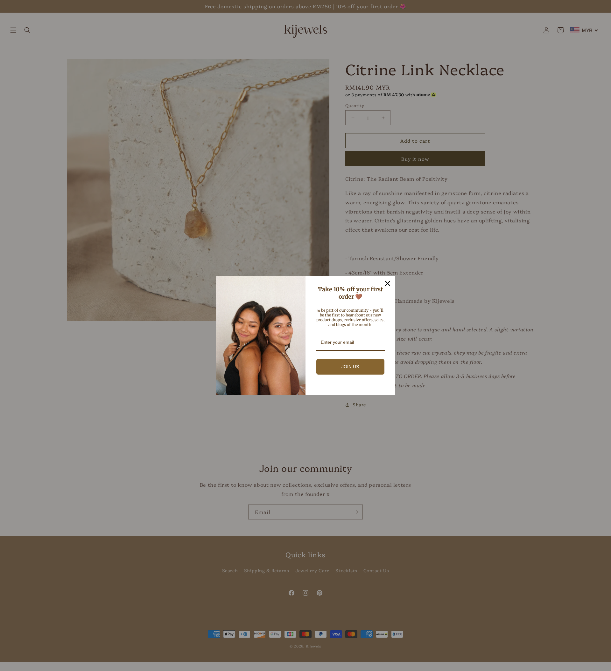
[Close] (387, 283)
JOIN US (350, 366)
